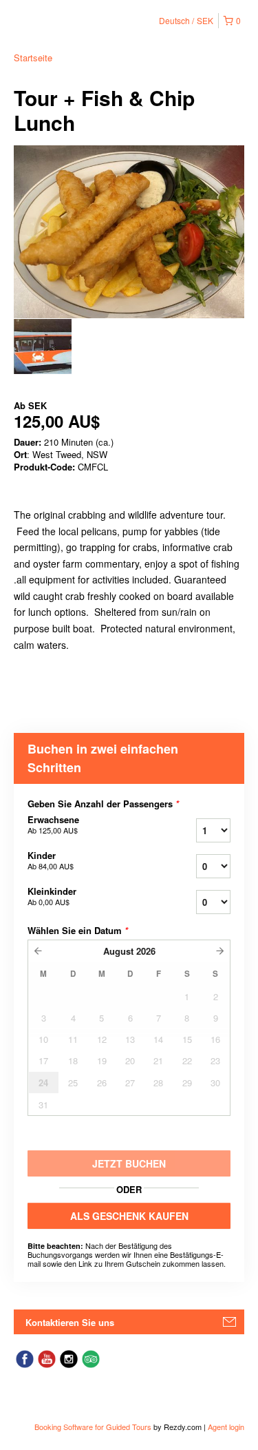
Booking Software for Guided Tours (93, 1426)
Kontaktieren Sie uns (69, 1322)
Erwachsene (53, 825)
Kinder (51, 860)
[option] (43, 346)
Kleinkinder (52, 896)
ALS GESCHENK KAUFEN (129, 1216)
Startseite (33, 57)
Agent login (226, 1426)
